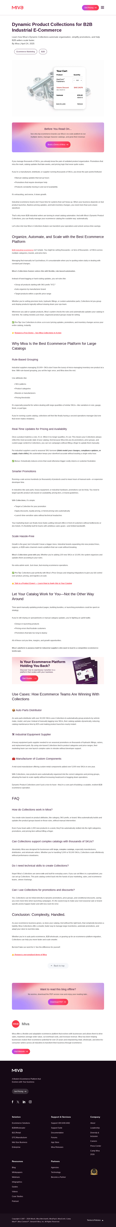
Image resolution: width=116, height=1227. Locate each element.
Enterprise (16, 1147)
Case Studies (17, 1196)
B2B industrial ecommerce (23, 250)
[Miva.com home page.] (17, 7)
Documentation (57, 1133)
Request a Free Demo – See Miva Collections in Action (38, 333)
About (92, 1123)
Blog (14, 1167)
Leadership (95, 1128)
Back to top (59, 965)
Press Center (95, 1146)
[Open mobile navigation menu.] (102, 8)
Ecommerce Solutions (21, 1123)
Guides (15, 1187)
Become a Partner (58, 1177)
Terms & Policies (94, 1220)
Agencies (55, 1167)
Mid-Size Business (19, 1142)
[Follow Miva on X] (18, 1103)
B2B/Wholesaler (18, 1128)
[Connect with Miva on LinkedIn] (24, 1103)
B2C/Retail (16, 1133)
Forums (54, 1137)
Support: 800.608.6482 (60, 1123)
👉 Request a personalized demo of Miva (29, 955)
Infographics (17, 1182)
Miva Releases (57, 1147)
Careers (93, 1141)
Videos (15, 1192)
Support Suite (56, 1128)
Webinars (16, 1177)
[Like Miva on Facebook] (12, 1103)
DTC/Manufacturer (19, 1137)
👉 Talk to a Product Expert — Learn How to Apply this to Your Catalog (42, 583)
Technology (56, 1172)
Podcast (15, 1201)
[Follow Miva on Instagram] (30, 1103)
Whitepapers (17, 1172)
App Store (55, 1142)
